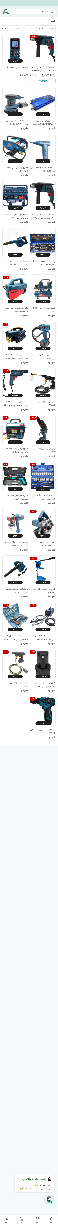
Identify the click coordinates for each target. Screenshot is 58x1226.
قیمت (17, 28)
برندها (30, 28)
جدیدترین (46, 28)
